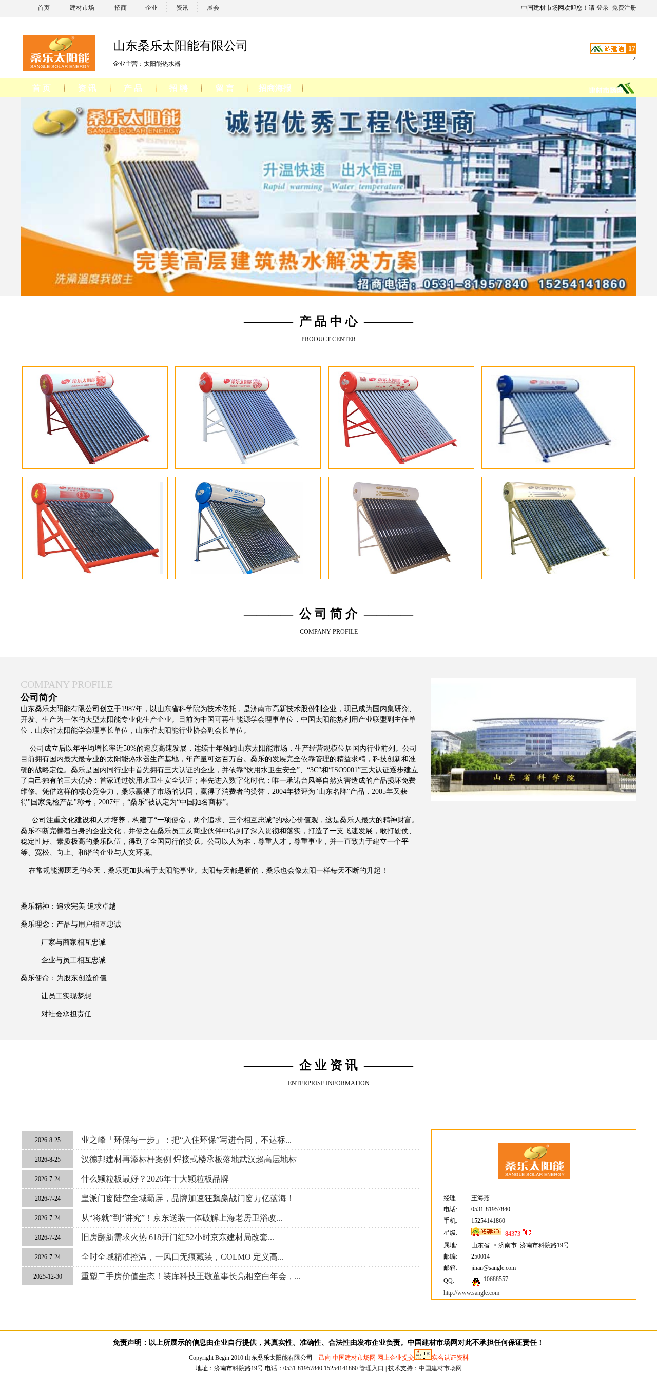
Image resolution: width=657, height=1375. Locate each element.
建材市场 (82, 7)
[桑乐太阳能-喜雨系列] (95, 461)
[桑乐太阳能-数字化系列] (401, 572)
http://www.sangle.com (471, 1293)
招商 (120, 7)
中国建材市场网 (440, 1368)
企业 (151, 7)
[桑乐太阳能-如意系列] (248, 461)
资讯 (182, 7)
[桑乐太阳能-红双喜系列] (95, 572)
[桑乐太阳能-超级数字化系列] (558, 572)
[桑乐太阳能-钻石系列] (558, 461)
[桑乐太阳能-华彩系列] (401, 461)
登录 (602, 7)
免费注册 (624, 7)
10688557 (496, 1279)
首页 (43, 7)
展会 (213, 7)
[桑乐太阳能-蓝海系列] (248, 572)
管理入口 (371, 1368)
